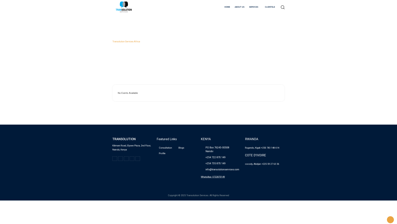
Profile (162, 153)
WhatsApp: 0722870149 (213, 176)
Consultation (165, 147)
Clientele (270, 7)
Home (227, 7)
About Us (239, 7)
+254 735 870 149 (215, 163)
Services (253, 7)
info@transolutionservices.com (222, 169)
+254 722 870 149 (215, 157)
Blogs (181, 147)
